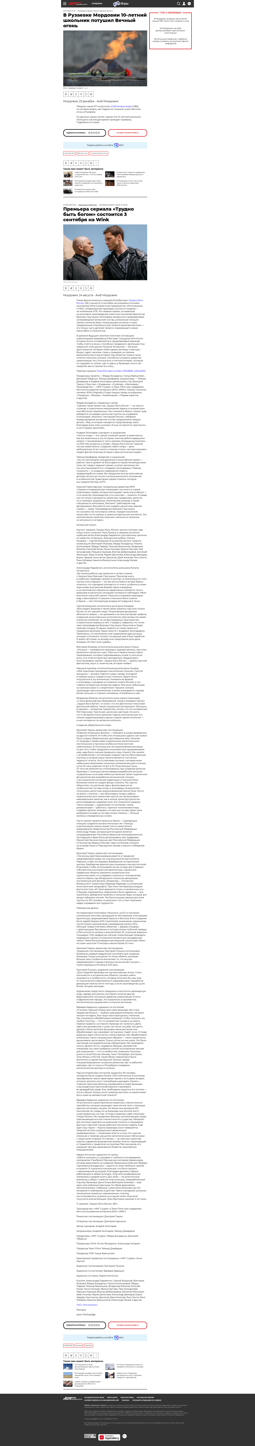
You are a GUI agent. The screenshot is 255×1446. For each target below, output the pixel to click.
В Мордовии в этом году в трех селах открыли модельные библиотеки (129, 183)
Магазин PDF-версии (145, 1397)
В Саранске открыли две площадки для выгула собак (86, 190)
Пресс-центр (112, 1397)
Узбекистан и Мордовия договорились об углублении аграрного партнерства (129, 1375)
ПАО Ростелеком (70, 282)
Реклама (125, 1400)
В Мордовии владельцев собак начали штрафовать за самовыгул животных (89, 183)
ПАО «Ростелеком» (87, 1305)
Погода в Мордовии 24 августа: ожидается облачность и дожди (130, 1366)
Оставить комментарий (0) (128, 133)
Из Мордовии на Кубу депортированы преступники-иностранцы (171, 30)
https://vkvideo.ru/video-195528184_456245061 (121, 371)
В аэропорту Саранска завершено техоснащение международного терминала (131, 174)
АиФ (86, 88)
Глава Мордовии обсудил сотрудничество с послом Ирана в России (88, 174)
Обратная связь (127, 1397)
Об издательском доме (94, 1397)
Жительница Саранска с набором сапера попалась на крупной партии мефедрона (170, 41)
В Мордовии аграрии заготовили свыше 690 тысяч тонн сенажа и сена (170, 20)
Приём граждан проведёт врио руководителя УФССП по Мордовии (88, 1384)
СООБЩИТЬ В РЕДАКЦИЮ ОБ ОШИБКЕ (146, 1400)
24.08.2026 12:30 (69, 205)
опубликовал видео (121, 106)
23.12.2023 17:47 (69, 11)
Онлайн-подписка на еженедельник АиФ (101, 1400)
